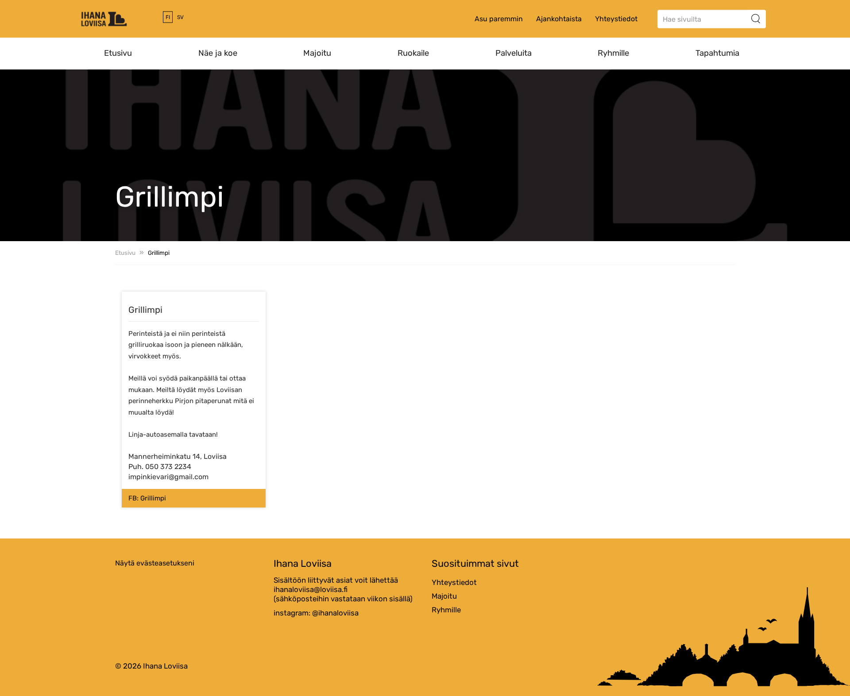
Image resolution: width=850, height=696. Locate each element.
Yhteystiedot (616, 19)
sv (180, 17)
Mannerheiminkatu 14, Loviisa (177, 456)
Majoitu (317, 53)
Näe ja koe (217, 53)
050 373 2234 (168, 466)
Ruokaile (413, 53)
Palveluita (513, 53)
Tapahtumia (717, 53)
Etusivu (118, 53)
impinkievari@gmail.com (168, 477)
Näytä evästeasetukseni (154, 563)
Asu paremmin (499, 19)
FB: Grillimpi (147, 498)
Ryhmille (613, 53)
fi (168, 17)
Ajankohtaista (559, 19)
